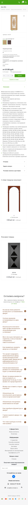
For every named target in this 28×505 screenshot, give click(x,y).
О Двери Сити (14, 429)
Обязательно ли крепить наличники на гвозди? (11, 402)
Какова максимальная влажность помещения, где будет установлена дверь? (12, 369)
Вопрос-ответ (14, 456)
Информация (14, 437)
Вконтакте (13, 476)
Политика (14, 434)
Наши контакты (14, 431)
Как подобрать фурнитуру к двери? (13, 409)
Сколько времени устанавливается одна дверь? (11, 320)
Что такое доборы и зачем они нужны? (12, 422)
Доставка (14, 446)
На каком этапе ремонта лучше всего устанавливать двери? (13, 311)
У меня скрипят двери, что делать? (12, 416)
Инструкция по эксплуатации (14, 450)
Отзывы (14, 459)
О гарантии (14, 440)
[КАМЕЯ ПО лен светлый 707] (14, 22)
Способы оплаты (14, 444)
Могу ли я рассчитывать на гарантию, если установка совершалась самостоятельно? (12, 339)
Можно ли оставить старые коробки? (12, 387)
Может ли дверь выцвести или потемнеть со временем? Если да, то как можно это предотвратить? (12, 379)
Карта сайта (14, 448)
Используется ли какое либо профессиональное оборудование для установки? (11, 329)
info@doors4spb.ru (12, 488)
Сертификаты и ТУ (14, 452)
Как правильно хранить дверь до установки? (11, 348)
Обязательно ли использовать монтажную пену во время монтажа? (12, 395)
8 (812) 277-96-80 (15, 484)
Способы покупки (14, 442)
